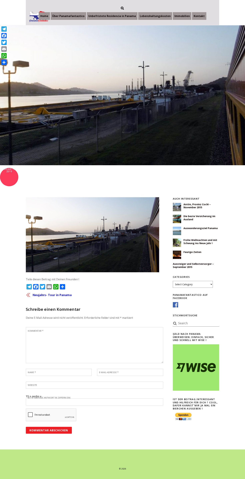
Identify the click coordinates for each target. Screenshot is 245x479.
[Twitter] (4, 42)
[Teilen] (4, 62)
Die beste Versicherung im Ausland (199, 218)
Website (32, 384)
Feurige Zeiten (192, 252)
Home (44, 16)
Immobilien (182, 16)
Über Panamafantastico (68, 16)
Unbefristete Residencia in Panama (112, 16)
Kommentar (36, 330)
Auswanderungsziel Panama (201, 228)
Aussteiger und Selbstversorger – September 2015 (193, 265)
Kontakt (199, 16)
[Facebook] (4, 35)
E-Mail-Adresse (108, 372)
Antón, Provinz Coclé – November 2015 (197, 206)
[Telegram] (4, 29)
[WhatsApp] (4, 55)
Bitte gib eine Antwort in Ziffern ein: (49, 397)
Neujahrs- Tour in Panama (52, 295)
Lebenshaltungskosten (155, 16)
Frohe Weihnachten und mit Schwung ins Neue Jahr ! (200, 242)
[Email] (4, 49)
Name (32, 372)
